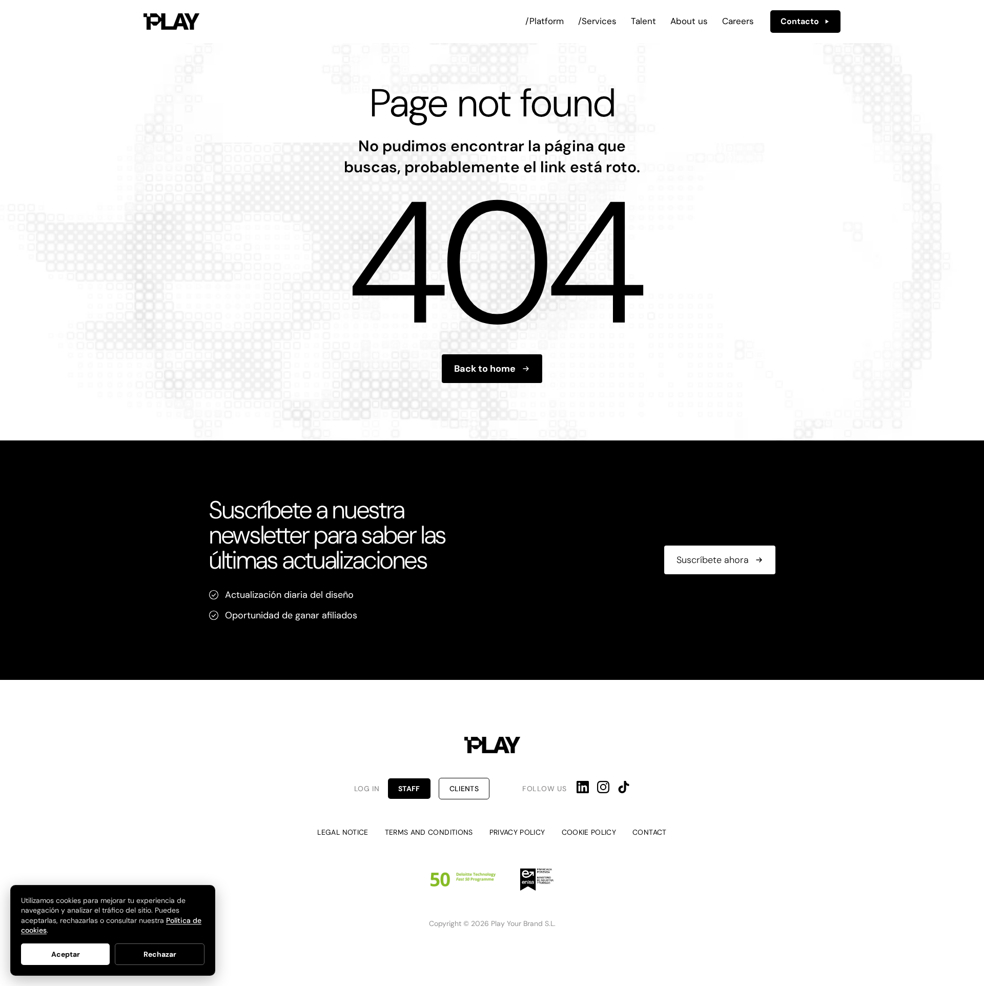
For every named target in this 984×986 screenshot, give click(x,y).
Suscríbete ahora (712, 560)
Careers (738, 21)
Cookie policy (589, 832)
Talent (643, 21)
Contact (649, 832)
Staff (409, 788)
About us (689, 21)
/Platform (544, 21)
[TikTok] (624, 787)
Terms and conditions (429, 832)
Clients (464, 788)
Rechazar (160, 954)
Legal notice (342, 832)
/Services (597, 21)
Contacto (800, 21)
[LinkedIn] (583, 787)
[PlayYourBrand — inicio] (171, 21)
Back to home (485, 369)
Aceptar (65, 954)
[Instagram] (603, 787)
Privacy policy (517, 832)
